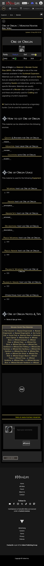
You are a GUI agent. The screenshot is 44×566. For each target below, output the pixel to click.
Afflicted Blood (24, 337)
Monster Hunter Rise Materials (22, 327)
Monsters (10, 146)
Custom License (24, 511)
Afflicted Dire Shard (19, 353)
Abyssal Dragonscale (24, 331)
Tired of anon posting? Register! (27, 417)
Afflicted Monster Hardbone (21, 362)
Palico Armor (11, 250)
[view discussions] (41, 14)
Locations (12, 154)
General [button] (25, 8)
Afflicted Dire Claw (19, 344)
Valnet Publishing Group (29, 545)
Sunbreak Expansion (30, 73)
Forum (22, 489)
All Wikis (22, 486)
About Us (22, 492)
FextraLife (10, 545)
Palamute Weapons (14, 269)
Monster (17, 89)
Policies (22, 539)
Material (20, 67)
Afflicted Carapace (20, 340)
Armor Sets (11, 213)
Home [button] (14, 8)
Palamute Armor (11, 282)
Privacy (22, 536)
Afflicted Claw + (19, 342)
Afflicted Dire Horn (20, 351)
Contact (22, 495)
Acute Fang (13, 335)
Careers (22, 531)
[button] (25, 3)
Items (11, 15)
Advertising (22, 528)
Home (22, 483)
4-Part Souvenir (9, 331)
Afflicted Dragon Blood (21, 356)
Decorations (11, 226)
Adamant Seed (25, 335)
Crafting (31, 92)
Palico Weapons (10, 237)
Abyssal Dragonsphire (22, 333)
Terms (22, 533)
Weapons (11, 188)
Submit (27, 443)
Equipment (4, 15)
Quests (14, 83)
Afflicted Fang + (20, 358)
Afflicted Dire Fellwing (21, 346)
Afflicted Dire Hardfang (21, 349)
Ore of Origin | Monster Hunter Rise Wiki (19, 27)
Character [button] (38, 8)
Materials (18, 15)
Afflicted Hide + (19, 360)
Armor (11, 201)
